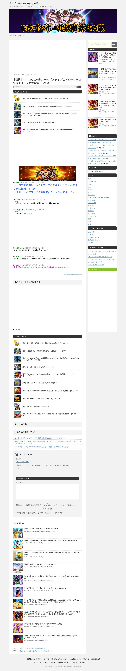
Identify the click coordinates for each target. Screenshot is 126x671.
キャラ (18, 329)
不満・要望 (91, 208)
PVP (89, 179)
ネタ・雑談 (91, 200)
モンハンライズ (93, 237)
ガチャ (90, 189)
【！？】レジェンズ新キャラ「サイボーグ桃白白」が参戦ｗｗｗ (107, 55)
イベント (91, 184)
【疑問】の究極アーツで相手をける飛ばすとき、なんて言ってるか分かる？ (50, 540)
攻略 (89, 219)
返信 (17, 468)
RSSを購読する (95, 269)
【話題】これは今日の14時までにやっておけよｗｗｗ (36, 651)
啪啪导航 (105, 142)
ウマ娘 (90, 242)
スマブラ (91, 232)
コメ (79, 87)
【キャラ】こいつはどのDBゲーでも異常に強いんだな (43, 624)
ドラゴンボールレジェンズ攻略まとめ (101, 259)
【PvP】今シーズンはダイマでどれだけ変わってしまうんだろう (107, 87)
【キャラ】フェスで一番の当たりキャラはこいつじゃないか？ (46, 588)
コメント (19, 482)
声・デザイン (92, 216)
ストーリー (91, 195)
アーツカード (92, 181)
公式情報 (91, 211)
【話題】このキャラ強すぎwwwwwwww (31, 648)
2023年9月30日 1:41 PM (22, 462)
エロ (89, 187)
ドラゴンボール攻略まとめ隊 (23, 3)
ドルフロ (91, 234)
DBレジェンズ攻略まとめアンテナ (100, 257)
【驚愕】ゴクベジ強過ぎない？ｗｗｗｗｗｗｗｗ (41, 528)
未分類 (90, 221)
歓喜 (89, 224)
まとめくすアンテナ (95, 262)
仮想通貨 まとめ (94, 240)
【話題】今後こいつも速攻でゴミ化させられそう (41, 564)
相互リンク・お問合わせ (17, 35)
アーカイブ (92, 171)
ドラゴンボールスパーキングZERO (99, 197)
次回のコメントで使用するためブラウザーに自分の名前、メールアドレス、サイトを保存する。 (45, 505)
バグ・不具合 (92, 203)
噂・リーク (91, 213)
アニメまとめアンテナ (96, 265)
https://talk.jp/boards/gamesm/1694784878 (73, 274)
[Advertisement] (47, 56)
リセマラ (91, 205)
